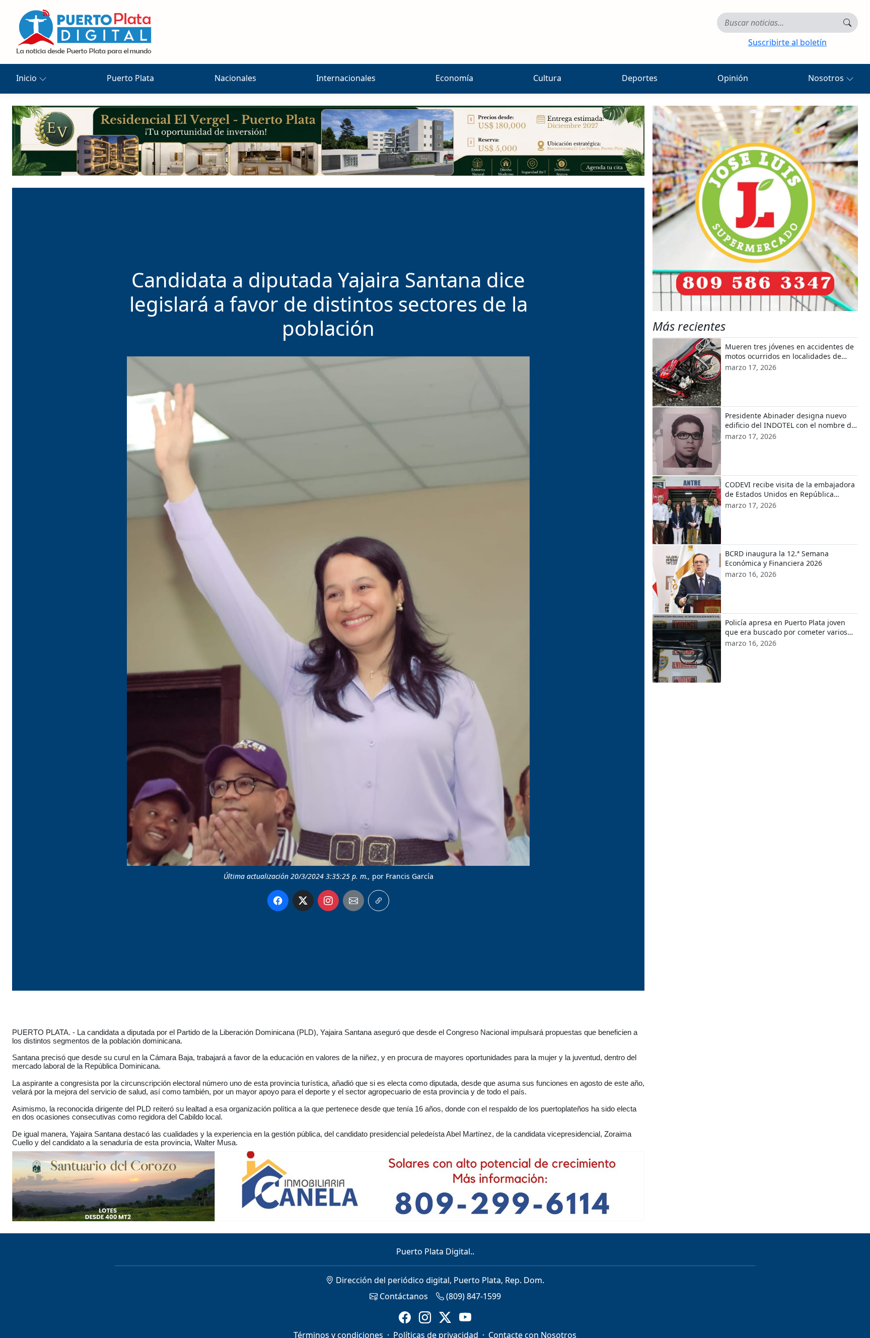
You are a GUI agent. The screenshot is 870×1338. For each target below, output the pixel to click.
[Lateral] (755, 208)
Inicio (27, 78)
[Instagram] (425, 1317)
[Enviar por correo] (353, 900)
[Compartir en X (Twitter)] (303, 900)
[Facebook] (405, 1317)
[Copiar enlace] (378, 900)
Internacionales (346, 78)
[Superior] (328, 139)
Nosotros (827, 78)
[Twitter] (445, 1317)
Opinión (732, 78)
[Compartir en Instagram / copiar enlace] (328, 900)
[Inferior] (328, 1185)
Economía (454, 78)
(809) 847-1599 (472, 1296)
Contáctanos (403, 1296)
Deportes (640, 78)
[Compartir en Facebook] (277, 900)
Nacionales (235, 78)
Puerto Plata (130, 78)
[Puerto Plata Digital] (83, 32)
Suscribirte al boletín (787, 42)
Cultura (547, 78)
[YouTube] (465, 1317)
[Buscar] (847, 23)
